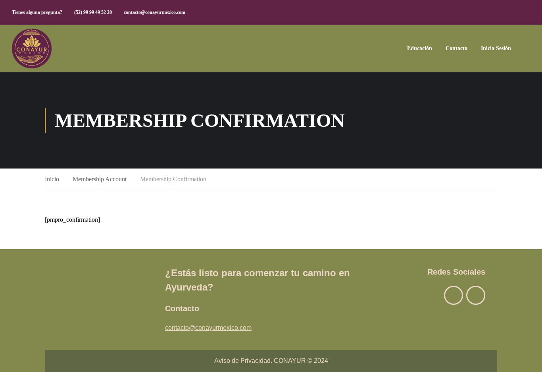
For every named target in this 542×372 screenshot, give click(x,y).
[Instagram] (475, 295)
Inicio (52, 179)
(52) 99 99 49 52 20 (93, 12)
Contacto (456, 48)
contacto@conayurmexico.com (154, 12)
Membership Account (100, 179)
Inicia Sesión (496, 48)
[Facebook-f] (453, 295)
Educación (419, 48)
